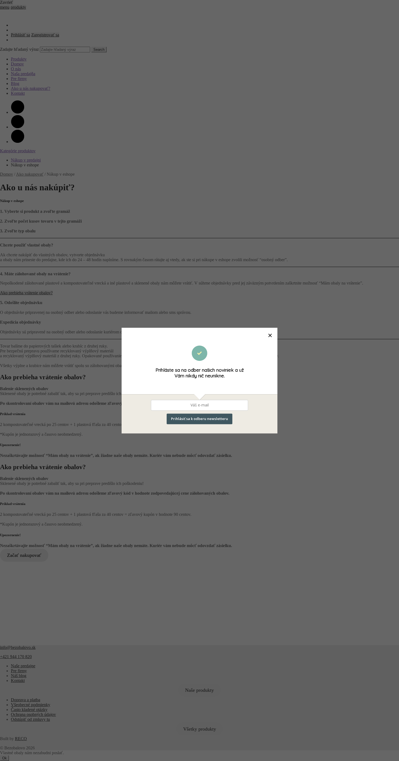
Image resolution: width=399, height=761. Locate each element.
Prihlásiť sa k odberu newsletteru (199, 418)
